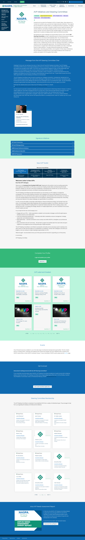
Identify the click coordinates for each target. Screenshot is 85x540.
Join (4, 1)
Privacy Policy (4, 538)
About (34, 5)
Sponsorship (24, 538)
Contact (18, 538)
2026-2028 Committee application (42, 386)
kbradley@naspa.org (51, 376)
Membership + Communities (43, 6)
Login (22, 1)
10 (53, 333)
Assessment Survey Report (50, 523)
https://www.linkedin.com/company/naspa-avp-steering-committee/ (31, 86)
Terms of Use (12, 538)
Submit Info (42, 261)
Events (66, 353)
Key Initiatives (71, 5)
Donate (15, 1)
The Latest (80, 5)
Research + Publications (62, 6)
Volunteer (9, 1)
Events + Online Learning (53, 6)
